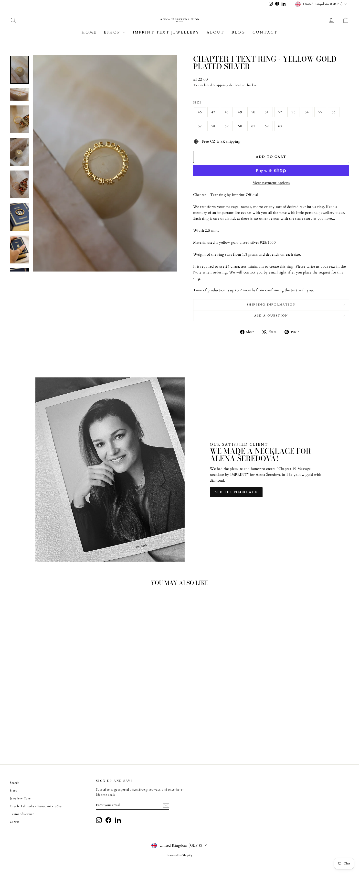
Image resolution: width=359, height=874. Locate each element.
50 (253, 112)
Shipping (219, 85)
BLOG (238, 32)
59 (227, 126)
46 (200, 112)
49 (240, 112)
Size (197, 102)
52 (280, 112)
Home (89, 32)
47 (213, 112)
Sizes (13, 790)
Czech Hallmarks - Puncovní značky (36, 806)
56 (334, 112)
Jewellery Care (20, 798)
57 (200, 126)
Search (14, 783)
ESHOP (113, 32)
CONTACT (265, 32)
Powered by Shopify (179, 855)
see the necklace (236, 492)
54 (307, 112)
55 (320, 112)
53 (293, 112)
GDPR (15, 822)
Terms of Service (22, 814)
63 (280, 126)
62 (267, 126)
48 (227, 112)
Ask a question (271, 316)
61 (253, 126)
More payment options (271, 182)
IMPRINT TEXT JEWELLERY (166, 32)
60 (240, 126)
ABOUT (215, 32)
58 (213, 126)
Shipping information (271, 304)
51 (267, 112)
